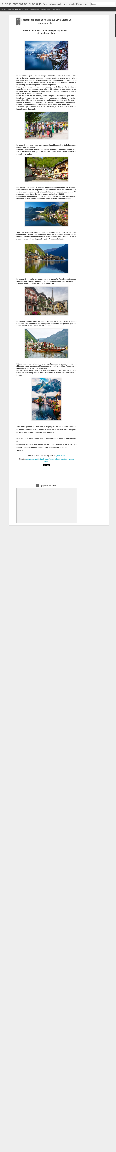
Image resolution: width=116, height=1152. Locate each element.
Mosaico (25, 9)
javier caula (61, 455)
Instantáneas (45, 9)
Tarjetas (11, 9)
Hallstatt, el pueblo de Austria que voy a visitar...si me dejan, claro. (46, 21)
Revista (18, 9)
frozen (51, 459)
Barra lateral (34, 9)
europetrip (35, 459)
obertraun (64, 459)
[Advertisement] (89, 53)
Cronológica (56, 9)
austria (28, 459)
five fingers (44, 459)
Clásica (3, 9)
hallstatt (57, 459)
